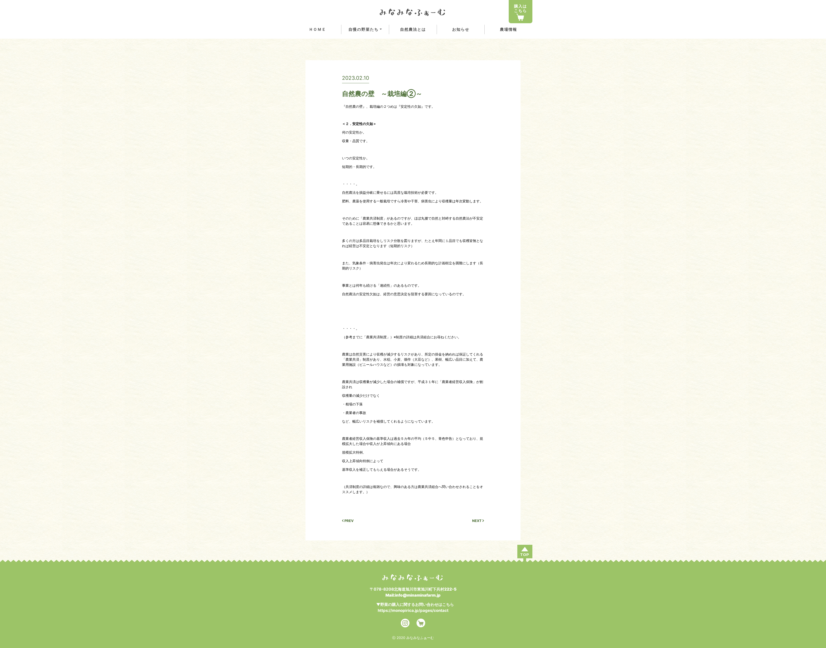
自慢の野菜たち (363, 29)
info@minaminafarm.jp (418, 595)
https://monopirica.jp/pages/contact (413, 610)
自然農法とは (413, 29)
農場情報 (508, 29)
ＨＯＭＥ (317, 29)
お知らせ (460, 29)
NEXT (477, 521)
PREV (349, 521)
